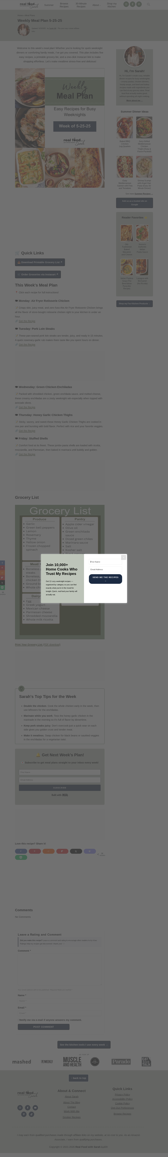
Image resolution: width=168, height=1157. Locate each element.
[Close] (123, 557)
